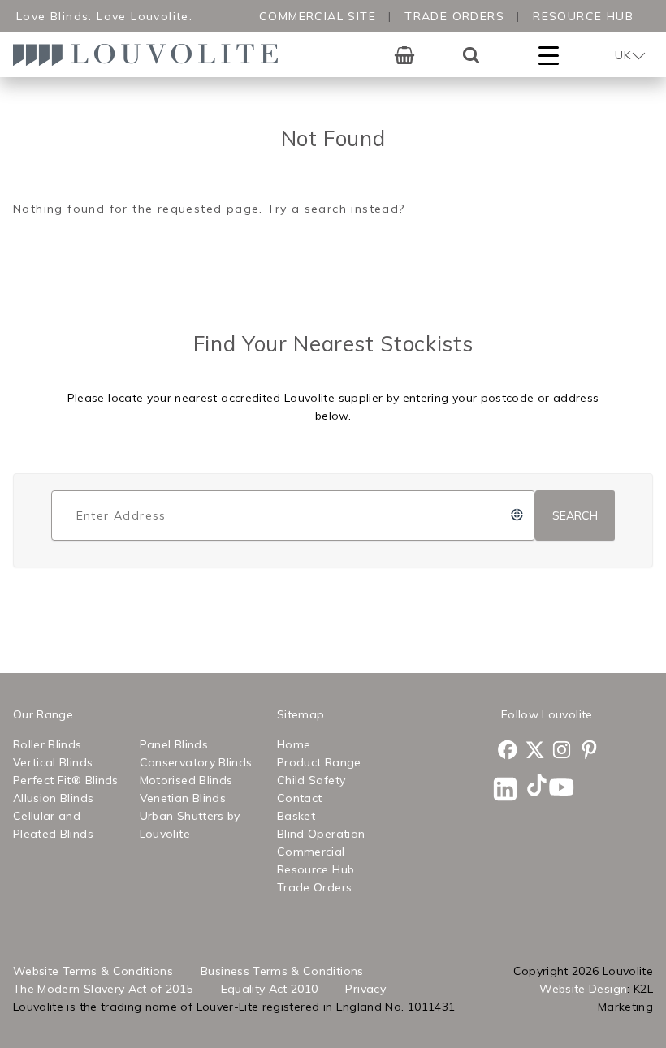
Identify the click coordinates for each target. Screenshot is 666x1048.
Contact (299, 798)
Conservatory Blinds (196, 762)
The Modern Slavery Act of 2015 (103, 988)
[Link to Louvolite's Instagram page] (559, 752)
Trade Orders (454, 16)
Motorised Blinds (186, 780)
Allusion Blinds (53, 798)
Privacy (365, 988)
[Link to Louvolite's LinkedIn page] (505, 791)
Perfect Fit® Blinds (66, 780)
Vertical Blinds (53, 762)
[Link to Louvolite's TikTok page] (533, 787)
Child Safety (311, 780)
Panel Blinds (174, 744)
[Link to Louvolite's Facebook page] (505, 752)
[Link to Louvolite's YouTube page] (559, 789)
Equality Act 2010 (269, 988)
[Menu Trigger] (548, 54)
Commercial (311, 851)
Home (293, 744)
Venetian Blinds (183, 798)
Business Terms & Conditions (282, 971)
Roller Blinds (47, 744)
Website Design (583, 988)
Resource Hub (583, 16)
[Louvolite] (151, 55)
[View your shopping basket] (404, 55)
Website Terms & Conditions (93, 971)
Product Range (319, 762)
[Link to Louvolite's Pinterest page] (587, 752)
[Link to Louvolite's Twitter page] (533, 752)
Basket (296, 816)
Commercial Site (317, 16)
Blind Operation (321, 833)
